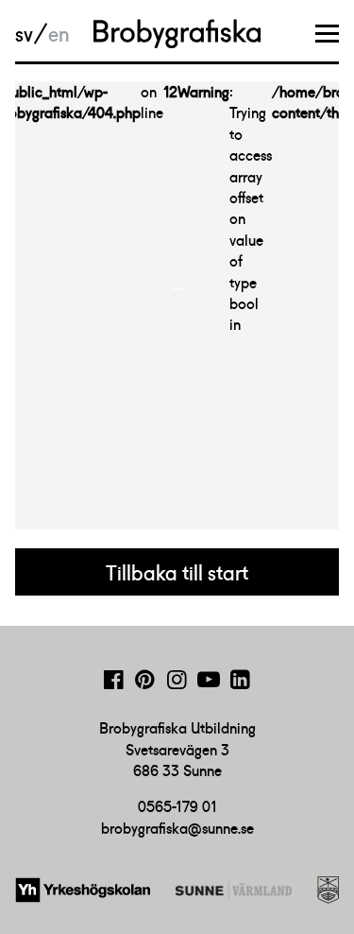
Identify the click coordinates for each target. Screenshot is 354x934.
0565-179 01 (177, 806)
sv (24, 34)
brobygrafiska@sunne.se (177, 828)
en (58, 34)
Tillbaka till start (177, 573)
